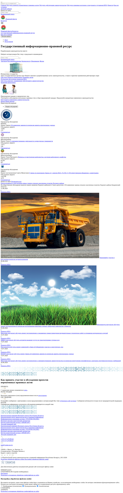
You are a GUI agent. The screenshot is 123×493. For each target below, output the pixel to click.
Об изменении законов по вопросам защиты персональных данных (33, 125)
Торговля (4, 61)
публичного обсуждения (68, 401)
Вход (6, 40)
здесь (25, 390)
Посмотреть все (16, 181)
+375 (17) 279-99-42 (7, 439)
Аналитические (44, 486)
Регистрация (9, 41)
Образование (35, 61)
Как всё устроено (6, 34)
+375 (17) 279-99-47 (7, 440)
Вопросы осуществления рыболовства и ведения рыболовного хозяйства (42, 157)
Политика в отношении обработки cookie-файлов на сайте (20, 475)
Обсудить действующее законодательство (52, 5)
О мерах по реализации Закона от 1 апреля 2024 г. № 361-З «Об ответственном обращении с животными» (64, 173)
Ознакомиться (5, 132)
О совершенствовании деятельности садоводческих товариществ (31, 141)
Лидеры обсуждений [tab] (11, 106)
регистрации (42, 395)
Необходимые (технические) (12, 486)
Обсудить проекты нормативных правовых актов (22, 5)
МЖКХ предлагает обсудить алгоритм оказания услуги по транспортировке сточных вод (30, 340)
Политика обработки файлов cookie (13, 459)
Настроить (4, 473)
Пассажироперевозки (14, 61)
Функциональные (30, 486)
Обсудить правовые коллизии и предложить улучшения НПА (87, 5)
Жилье (42, 61)
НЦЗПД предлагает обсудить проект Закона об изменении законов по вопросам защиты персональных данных (37, 354)
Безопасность (26, 61)
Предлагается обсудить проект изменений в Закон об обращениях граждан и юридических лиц (32, 347)
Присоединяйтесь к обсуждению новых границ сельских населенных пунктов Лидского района (32, 183)
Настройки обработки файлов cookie (37, 459)
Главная (3, 5)
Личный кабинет (6, 9)
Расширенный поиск (7, 14)
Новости (110, 5)
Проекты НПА (5, 192)
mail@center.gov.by (7, 445)
